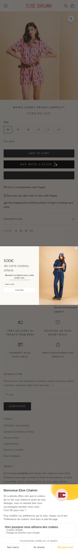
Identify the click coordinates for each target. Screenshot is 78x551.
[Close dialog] (76, 248)
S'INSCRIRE (19, 290)
